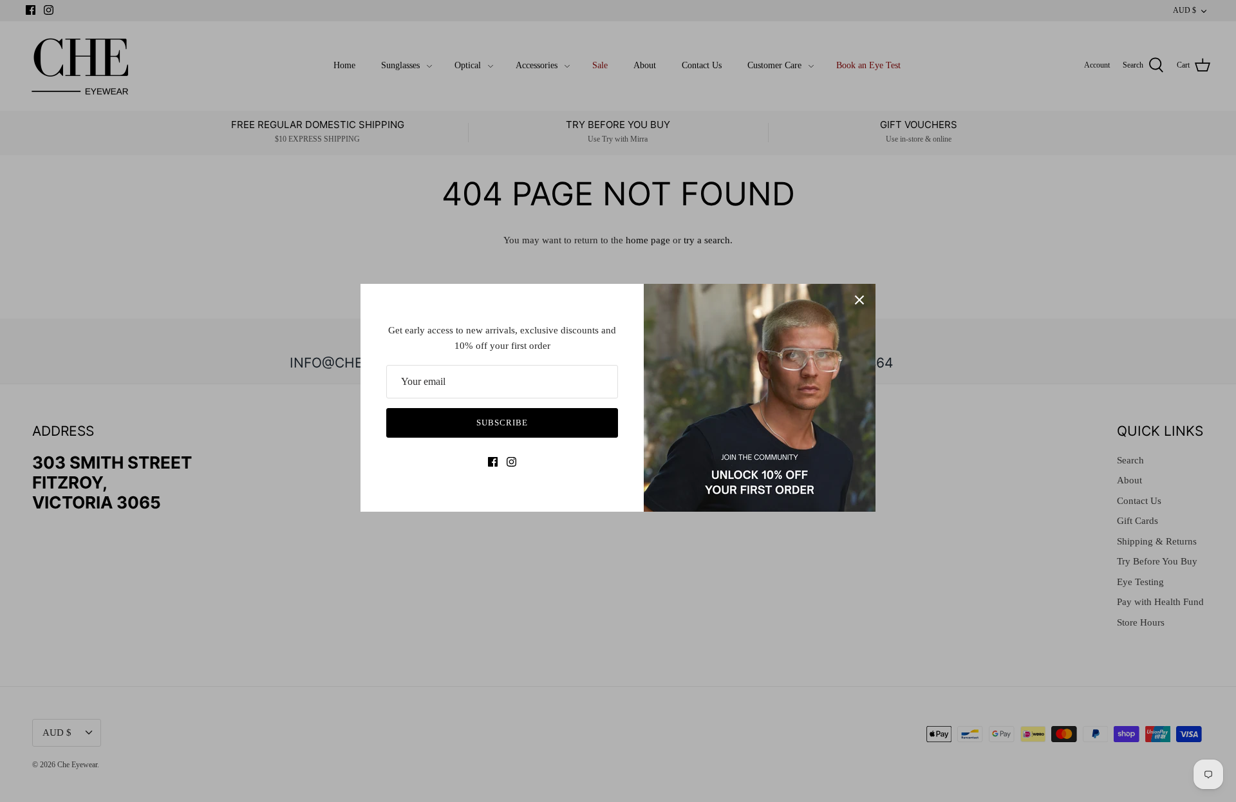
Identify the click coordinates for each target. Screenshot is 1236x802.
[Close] (859, 300)
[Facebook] (493, 462)
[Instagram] (511, 462)
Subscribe (502, 422)
